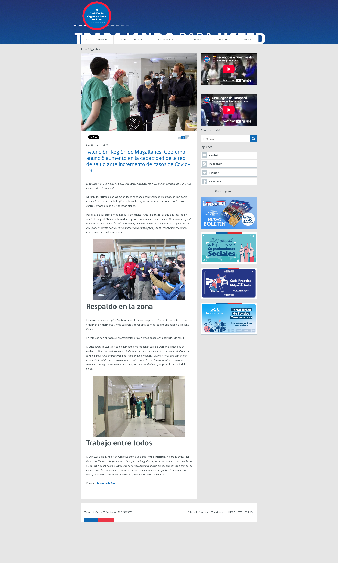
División (122, 39)
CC (246, 512)
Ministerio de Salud (106, 483)
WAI (252, 512)
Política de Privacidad (198, 512)
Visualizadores (218, 512)
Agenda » (95, 49)
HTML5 (231, 512)
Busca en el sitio (211, 130)
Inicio (86, 39)
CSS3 (239, 512)
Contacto (247, 39)
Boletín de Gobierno (167, 39)
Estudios (197, 39)
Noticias (138, 39)
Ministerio (103, 39)
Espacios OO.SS (222, 39)
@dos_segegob (223, 191)
